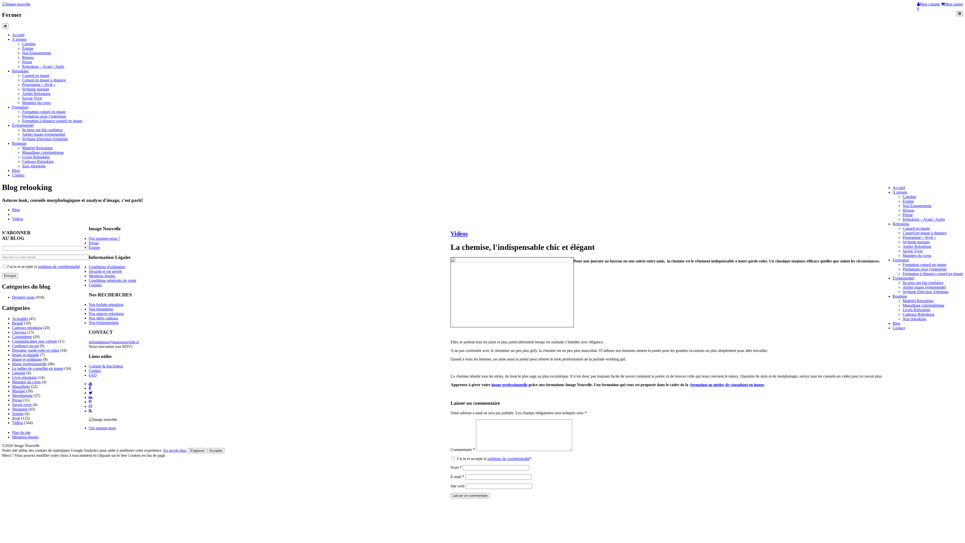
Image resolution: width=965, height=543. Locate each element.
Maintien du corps (36, 103)
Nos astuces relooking (106, 313)
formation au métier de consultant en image (727, 385)
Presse (27, 62)
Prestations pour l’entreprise (44, 116)
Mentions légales (102, 276)
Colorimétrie (22, 337)
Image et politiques (27, 359)
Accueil (18, 35)
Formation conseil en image (44, 112)
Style (16, 418)
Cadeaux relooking (27, 328)
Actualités (20, 318)
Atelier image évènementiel (43, 134)
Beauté (17, 323)
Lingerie (18, 373)
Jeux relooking (33, 166)
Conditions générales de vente (112, 280)
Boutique (19, 143)
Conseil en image (36, 75)
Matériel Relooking (37, 148)
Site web (457, 486)
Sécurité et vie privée (105, 271)
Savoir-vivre (22, 404)
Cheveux (19, 332)
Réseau (28, 57)
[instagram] (90, 406)
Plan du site (21, 432)
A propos (19, 39)
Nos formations (101, 309)
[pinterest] (90, 402)
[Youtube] (90, 384)
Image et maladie (25, 355)
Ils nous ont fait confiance (42, 130)
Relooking (20, 71)
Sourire (18, 414)
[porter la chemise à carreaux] (512, 261)
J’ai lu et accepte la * (494, 459)
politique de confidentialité (508, 459)
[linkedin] (90, 397)
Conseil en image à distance (44, 80)
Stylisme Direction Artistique (45, 139)
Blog (16, 170)
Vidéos (17, 219)
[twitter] (90, 393)
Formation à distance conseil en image (52, 121)
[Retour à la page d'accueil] (16, 4)
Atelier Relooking (36, 94)
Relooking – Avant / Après (43, 66)
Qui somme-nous (102, 428)
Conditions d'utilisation (107, 267)
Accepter (215, 450)
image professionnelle (509, 385)
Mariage (18, 391)
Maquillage (21, 386)
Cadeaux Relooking (38, 161)
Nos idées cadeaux (103, 318)
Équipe (27, 48)
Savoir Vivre (32, 98)
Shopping (19, 409)
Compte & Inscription (106, 366)
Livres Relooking (36, 157)
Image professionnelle (29, 364)
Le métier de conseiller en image (37, 368)
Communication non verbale (34, 341)
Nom (456, 467)
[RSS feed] (90, 411)
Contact (18, 175)
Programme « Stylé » (39, 84)
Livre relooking (24, 377)
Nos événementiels (104, 323)
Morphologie (22, 395)
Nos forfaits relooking (106, 304)
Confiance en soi (25, 346)
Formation (20, 107)
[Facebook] (90, 388)
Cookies (95, 285)
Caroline (29, 44)
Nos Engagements (36, 53)
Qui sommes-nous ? (104, 238)
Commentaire (463, 449)
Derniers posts (23, 297)
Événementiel (23, 125)
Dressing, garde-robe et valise (35, 350)
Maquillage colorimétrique (43, 152)
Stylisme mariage (35, 89)
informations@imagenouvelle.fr (114, 342)
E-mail (457, 477)
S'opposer (197, 450)
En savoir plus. (175, 450)
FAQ (93, 375)
